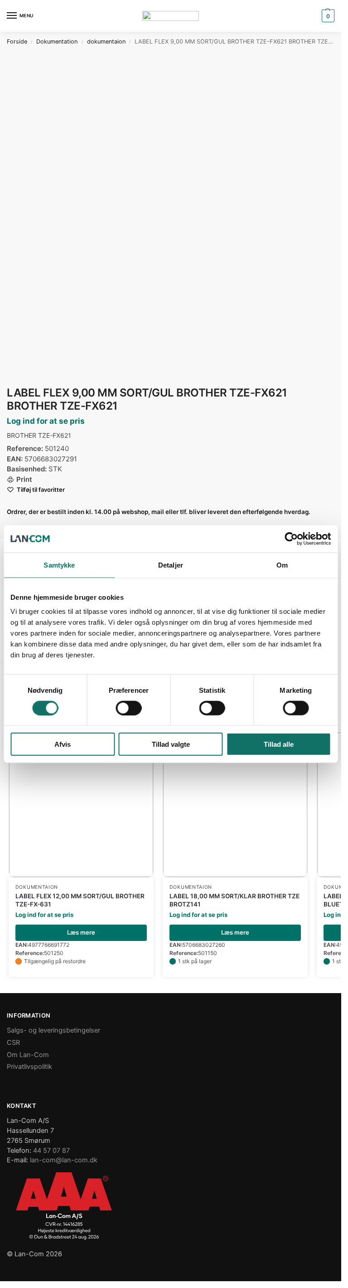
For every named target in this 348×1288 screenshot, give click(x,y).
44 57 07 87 (51, 1150)
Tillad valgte (171, 744)
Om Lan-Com (28, 1055)
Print (24, 479)
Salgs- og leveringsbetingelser (53, 1030)
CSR (13, 1042)
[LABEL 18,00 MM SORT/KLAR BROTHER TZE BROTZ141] (235, 805)
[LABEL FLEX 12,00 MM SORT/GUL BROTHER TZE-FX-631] (81, 805)
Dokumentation (56, 41)
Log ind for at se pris (46, 421)
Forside (17, 41)
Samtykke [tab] (59, 564)
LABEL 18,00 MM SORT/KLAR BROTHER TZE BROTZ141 (234, 900)
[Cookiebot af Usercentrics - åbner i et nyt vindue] (291, 538)
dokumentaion (106, 41)
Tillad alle (279, 744)
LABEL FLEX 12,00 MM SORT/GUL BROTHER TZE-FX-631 (80, 900)
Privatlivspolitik (29, 1067)
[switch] (128, 707)
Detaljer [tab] (170, 564)
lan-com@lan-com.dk (63, 1160)
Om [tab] (282, 564)
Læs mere (81, 932)
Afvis (62, 744)
